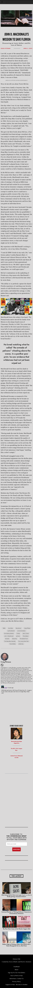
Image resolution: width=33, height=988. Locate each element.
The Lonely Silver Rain (23, 641)
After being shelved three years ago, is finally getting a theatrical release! (16, 896)
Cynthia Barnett (11, 630)
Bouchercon (18, 628)
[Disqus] (16, 704)
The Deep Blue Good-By (10, 641)
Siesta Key (14, 638)
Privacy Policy (16, 981)
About (16, 969)
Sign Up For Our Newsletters (16, 972)
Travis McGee (13, 643)
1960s (4, 628)
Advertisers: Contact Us (17, 978)
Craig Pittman (5, 48)
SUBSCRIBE (16, 849)
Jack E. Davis (26, 633)
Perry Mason (26, 636)
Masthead (16, 966)
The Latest (16, 876)
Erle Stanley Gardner (9, 633)
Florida (18, 633)
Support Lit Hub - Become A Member (17, 984)
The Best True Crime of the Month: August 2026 (16, 929)
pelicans (18, 636)
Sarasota (7, 638)
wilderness (20, 643)
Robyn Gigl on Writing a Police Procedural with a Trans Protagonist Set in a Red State (16, 945)
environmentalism (21, 630)
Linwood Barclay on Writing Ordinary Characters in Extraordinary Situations (16, 913)
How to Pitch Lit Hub (17, 975)
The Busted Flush (24, 638)
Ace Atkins (10, 628)
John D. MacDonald (8, 636)
